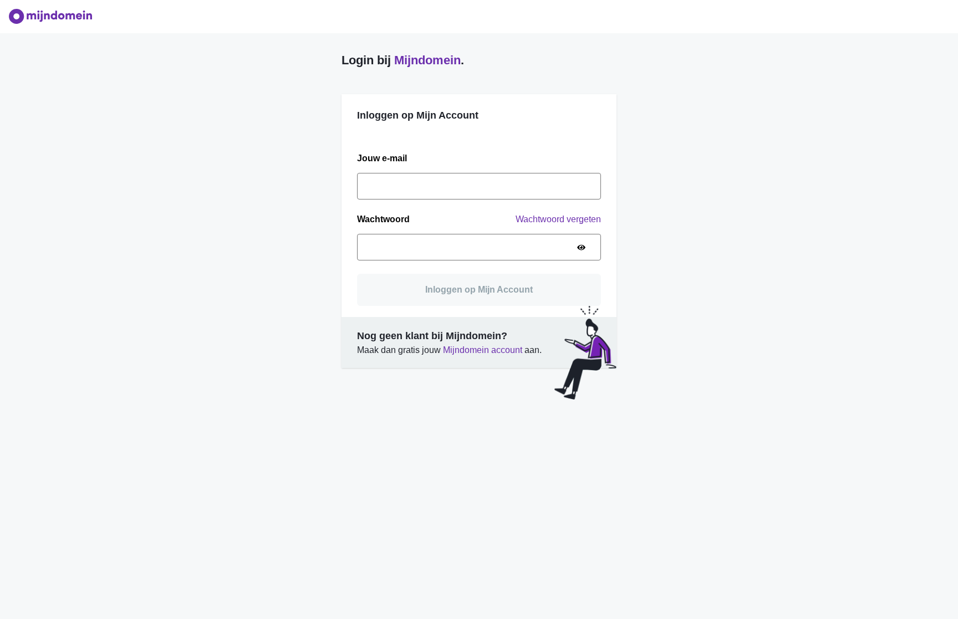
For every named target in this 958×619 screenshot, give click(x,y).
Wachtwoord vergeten (558, 219)
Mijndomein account (482, 350)
